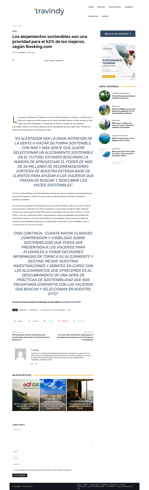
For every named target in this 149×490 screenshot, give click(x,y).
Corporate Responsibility (79, 401)
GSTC (69, 310)
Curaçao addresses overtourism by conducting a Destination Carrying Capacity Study (53, 405)
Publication (116, 148)
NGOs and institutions (120, 135)
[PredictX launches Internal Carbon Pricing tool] (104, 96)
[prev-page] (13, 414)
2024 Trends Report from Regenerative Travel (123, 139)
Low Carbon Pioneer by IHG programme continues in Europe (80, 406)
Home (14, 26)
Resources (116, 106)
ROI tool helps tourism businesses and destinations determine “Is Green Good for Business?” (30, 337)
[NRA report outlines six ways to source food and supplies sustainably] (104, 124)
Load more (117, 163)
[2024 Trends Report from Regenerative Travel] (104, 138)
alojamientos (23, 310)
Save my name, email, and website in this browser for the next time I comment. (43, 470)
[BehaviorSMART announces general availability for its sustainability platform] (104, 110)
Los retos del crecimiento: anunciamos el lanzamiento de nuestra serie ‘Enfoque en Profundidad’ (75, 337)
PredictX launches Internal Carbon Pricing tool (123, 97)
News (20, 26)
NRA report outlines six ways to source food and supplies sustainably (122, 125)
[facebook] (32, 363)
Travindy (21, 52)
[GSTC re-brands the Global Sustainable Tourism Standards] (25, 395)
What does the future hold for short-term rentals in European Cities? (123, 153)
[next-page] (17, 414)
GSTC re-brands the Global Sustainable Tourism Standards (25, 406)
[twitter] (36, 363)
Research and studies (52, 399)
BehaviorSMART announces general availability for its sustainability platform (123, 111)
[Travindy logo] (49, 11)
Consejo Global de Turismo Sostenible (27, 225)
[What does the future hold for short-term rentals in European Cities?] (104, 152)
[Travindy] (14, 52)
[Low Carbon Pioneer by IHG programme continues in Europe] (80, 395)
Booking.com (34, 310)
